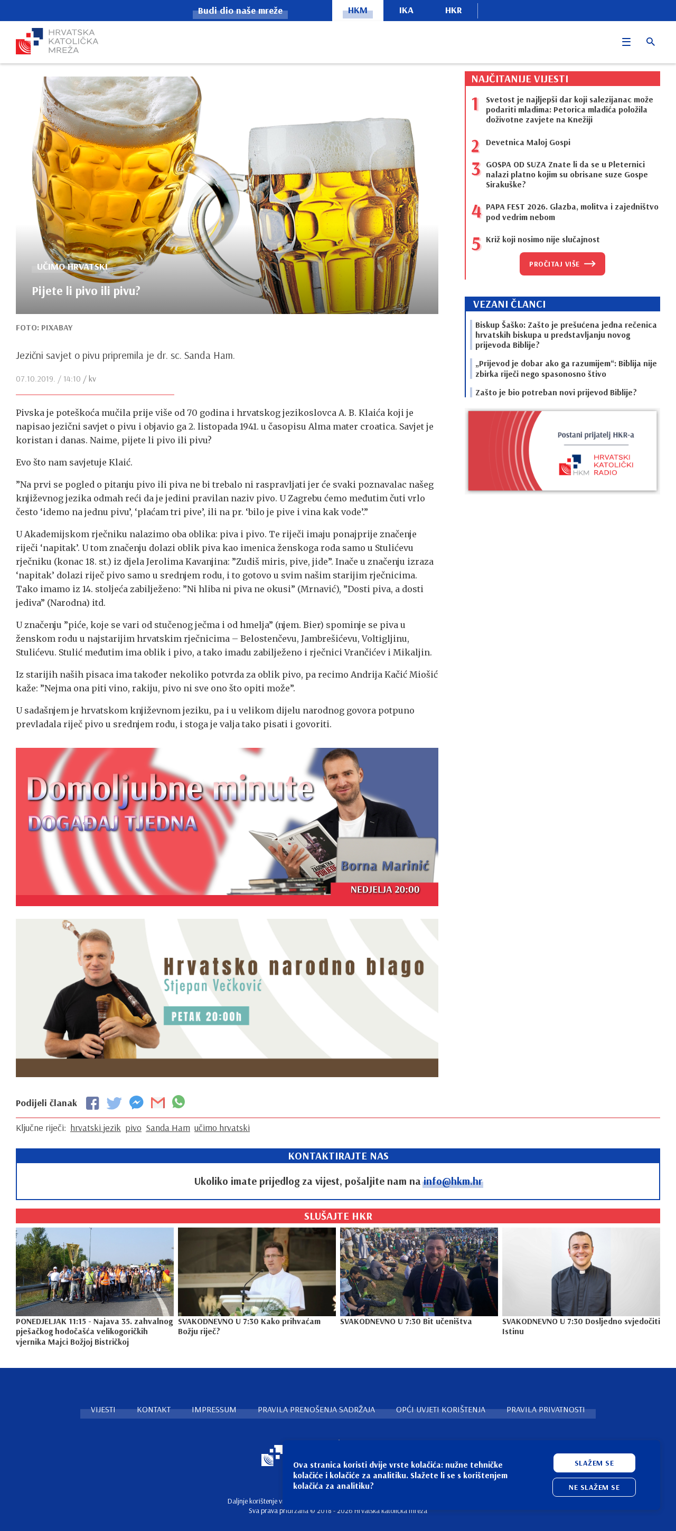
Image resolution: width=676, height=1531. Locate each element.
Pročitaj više (554, 264)
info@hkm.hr (453, 1181)
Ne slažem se (594, 1487)
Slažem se (594, 1463)
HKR (453, 10)
